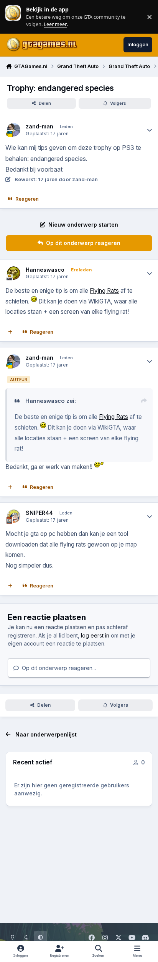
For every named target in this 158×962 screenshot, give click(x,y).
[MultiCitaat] (10, 332)
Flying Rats (104, 290)
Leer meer (13, 16)
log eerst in (95, 635)
